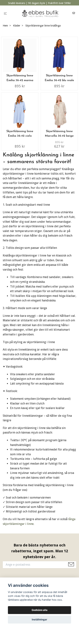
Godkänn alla (39, 610)
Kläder (16, 25)
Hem (5, 25)
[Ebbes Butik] (40, 13)
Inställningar (39, 619)
